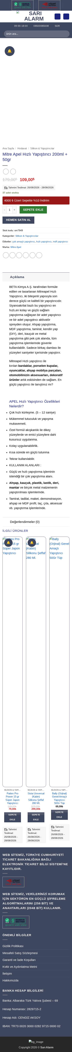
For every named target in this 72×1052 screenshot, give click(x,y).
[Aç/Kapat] (6, 277)
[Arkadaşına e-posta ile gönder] (26, 255)
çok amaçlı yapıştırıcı (23, 241)
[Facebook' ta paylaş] (12, 255)
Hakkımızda (10, 980)
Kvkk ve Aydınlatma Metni (20, 966)
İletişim (7, 973)
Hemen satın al (18, 220)
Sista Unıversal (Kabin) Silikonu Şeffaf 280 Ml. (36, 798)
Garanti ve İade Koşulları (19, 960)
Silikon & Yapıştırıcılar (42, 148)
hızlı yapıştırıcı (44, 241)
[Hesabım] (57, 17)
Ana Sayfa (8, 148)
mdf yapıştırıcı (60, 241)
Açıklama (17, 277)
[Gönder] (65, 34)
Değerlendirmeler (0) (25, 522)
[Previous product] (13, 171)
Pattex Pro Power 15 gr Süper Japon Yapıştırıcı (12, 798)
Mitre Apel (16, 247)
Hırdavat (22, 148)
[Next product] (6, 171)
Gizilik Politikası (13, 946)
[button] (5, 16)
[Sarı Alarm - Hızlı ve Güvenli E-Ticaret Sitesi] (34, 16)
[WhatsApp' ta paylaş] (6, 255)
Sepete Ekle (33, 209)
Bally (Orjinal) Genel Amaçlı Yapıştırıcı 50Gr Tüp (59, 798)
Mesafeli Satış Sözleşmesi (20, 953)
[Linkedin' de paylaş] (39, 255)
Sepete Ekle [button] (12, 817)
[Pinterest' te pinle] (32, 255)
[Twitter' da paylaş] (19, 255)
